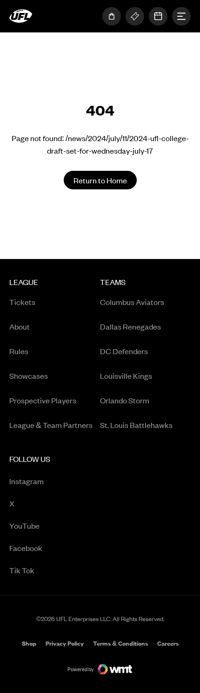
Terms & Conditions (120, 643)
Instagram (47, 481)
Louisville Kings (126, 375)
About (19, 326)
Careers (168, 644)
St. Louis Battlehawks (136, 425)
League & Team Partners (51, 425)
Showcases (28, 375)
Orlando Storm (124, 400)
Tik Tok (47, 570)
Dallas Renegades (130, 326)
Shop (29, 644)
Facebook (47, 548)
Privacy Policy (65, 643)
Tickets (22, 302)
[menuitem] (54, 357)
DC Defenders (124, 351)
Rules (18, 351)
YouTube (47, 526)
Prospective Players (42, 400)
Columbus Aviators (132, 302)
